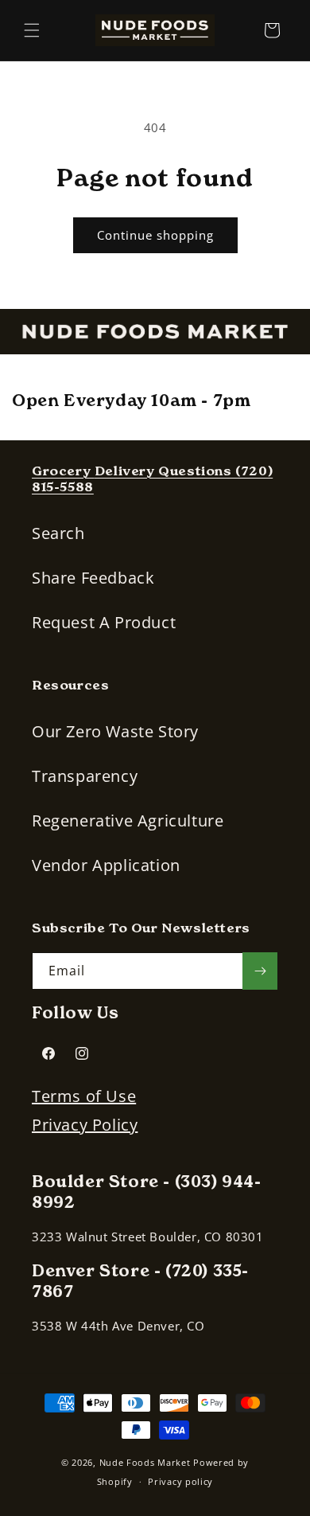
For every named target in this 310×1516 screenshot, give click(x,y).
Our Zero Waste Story (115, 731)
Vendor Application (106, 865)
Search (58, 533)
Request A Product (104, 622)
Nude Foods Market (145, 1462)
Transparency (85, 776)
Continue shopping (155, 235)
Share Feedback (93, 577)
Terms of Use (84, 1096)
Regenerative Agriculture (127, 820)
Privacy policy (180, 1481)
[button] (31, 30)
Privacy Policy (85, 1124)
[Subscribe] (259, 971)
